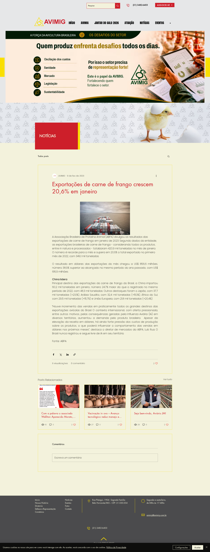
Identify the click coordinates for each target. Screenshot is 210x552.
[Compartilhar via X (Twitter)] (60, 354)
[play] (203, 33)
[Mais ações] (156, 176)
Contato (68, 509)
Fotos (67, 506)
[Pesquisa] (117, 5)
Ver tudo (167, 379)
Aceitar (197, 547)
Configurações (181, 547)
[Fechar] (206, 547)
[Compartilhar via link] (74, 354)
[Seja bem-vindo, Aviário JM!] (151, 396)
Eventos (68, 503)
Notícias (68, 500)
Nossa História (41, 503)
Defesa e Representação (45, 509)
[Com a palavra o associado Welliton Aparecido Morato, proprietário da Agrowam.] (58, 396)
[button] (84, 23)
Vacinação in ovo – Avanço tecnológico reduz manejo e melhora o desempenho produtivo (103, 415)
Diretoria (39, 506)
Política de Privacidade (116, 547)
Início (37, 500)
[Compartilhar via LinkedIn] (67, 354)
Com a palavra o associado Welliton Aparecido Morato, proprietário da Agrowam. (57, 415)
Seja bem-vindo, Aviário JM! (150, 413)
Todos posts (43, 156)
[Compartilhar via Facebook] (53, 354)
